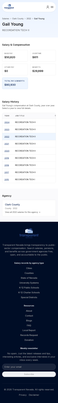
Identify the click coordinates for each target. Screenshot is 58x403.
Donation (29, 340)
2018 (6, 165)
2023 (6, 129)
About (29, 310)
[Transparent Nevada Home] (29, 233)
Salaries (5, 18)
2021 (6, 144)
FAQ (29, 325)
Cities (29, 268)
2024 (6, 122)
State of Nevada (29, 278)
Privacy (23, 395)
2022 (6, 137)
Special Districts (29, 297)
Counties (29, 273)
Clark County (18, 18)
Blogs (29, 320)
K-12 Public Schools (29, 287)
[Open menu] (52, 7)
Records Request (29, 335)
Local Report (29, 330)
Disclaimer (34, 395)
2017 (6, 172)
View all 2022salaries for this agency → (22, 212)
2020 (6, 151)
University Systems (29, 282)
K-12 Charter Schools (29, 292)
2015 (6, 179)
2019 (6, 158)
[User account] (47, 7)
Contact (29, 315)
